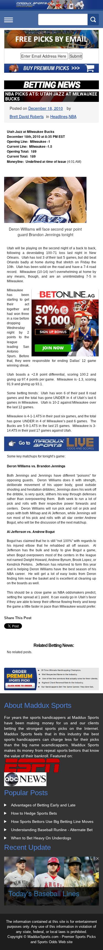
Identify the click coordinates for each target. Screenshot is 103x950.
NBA (72, 116)
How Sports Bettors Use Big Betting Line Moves (52, 821)
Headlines (59, 116)
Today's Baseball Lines (43, 893)
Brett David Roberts (27, 116)
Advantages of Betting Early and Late (43, 805)
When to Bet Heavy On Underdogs (41, 838)
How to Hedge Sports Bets (34, 813)
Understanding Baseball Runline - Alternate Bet (52, 830)
